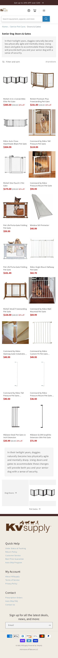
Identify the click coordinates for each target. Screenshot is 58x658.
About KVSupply (12, 576)
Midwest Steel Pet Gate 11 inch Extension (14, 436)
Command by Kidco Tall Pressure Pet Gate (40, 142)
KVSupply (24, 645)
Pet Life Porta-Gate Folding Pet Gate (15, 226)
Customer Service (13, 555)
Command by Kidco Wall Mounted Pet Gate (40, 310)
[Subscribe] (49, 625)
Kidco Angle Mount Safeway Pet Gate (42, 268)
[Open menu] (44, 10)
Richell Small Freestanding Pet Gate (15, 310)
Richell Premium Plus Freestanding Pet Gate (40, 100)
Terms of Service (12, 580)
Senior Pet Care (17, 26)
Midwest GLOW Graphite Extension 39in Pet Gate (40, 436)
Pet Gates (33, 509)
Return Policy (11, 552)
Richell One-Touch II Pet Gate (13, 184)
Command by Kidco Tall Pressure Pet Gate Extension (13, 394)
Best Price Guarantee (14, 559)
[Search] (46, 19)
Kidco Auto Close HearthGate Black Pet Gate (15, 142)
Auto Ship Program (13, 562)
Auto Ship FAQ (11, 601)
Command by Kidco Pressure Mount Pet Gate (41, 184)
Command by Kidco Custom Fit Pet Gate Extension (39, 352)
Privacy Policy (11, 583)
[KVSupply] (4, 10)
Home (5, 26)
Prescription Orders (13, 597)
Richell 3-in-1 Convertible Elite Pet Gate (14, 100)
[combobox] (25, 19)
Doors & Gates (34, 26)
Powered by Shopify (35, 645)
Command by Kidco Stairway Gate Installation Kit (14, 352)
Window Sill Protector (39, 225)
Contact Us (10, 604)
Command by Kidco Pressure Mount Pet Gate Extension (41, 394)
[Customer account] (29, 10)
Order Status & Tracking (15, 548)
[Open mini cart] (35, 10)
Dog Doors (9, 493)
